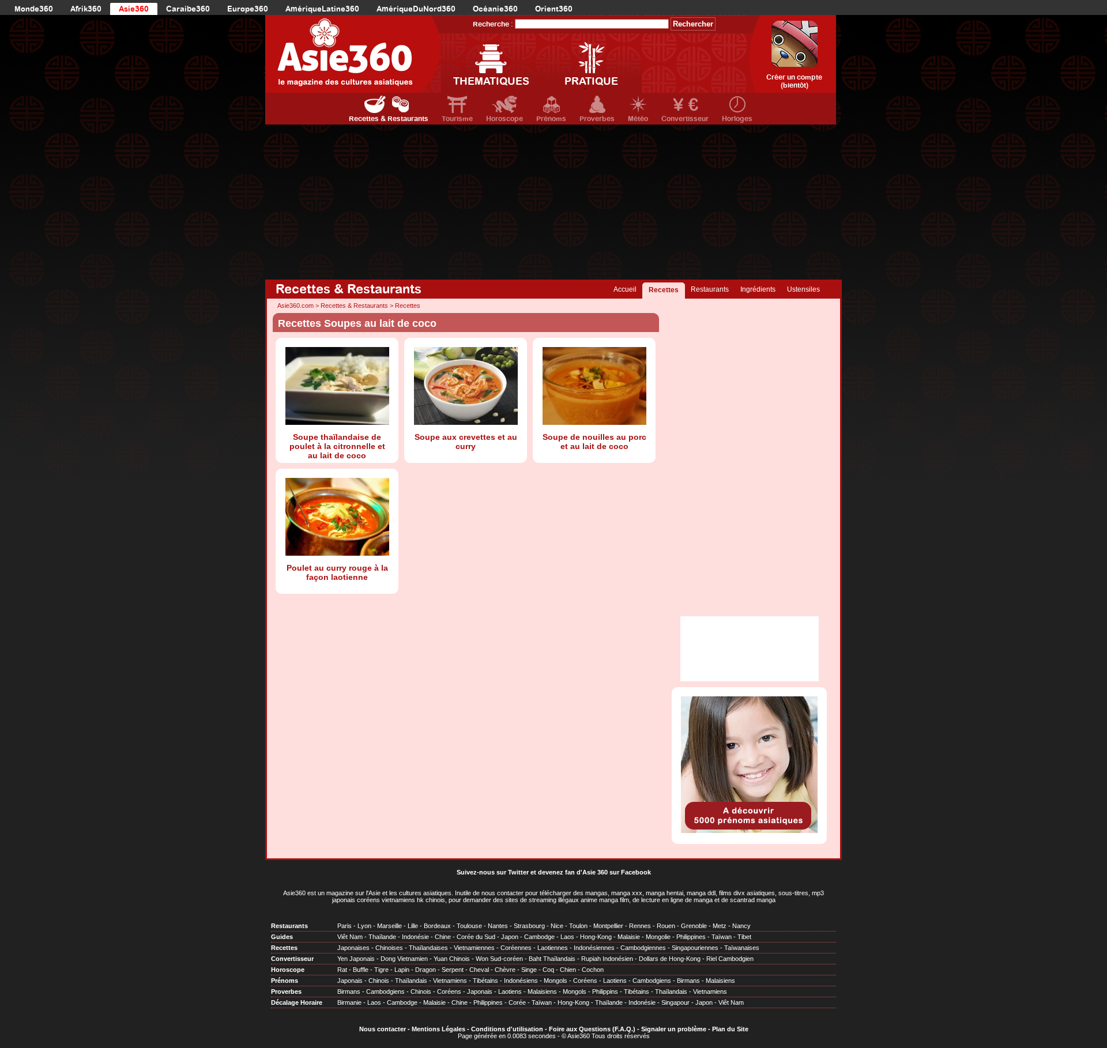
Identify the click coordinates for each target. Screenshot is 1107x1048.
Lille (413, 925)
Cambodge (539, 936)
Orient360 (554, 9)
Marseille (389, 925)
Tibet (744, 936)
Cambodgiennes (643, 947)
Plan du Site (730, 1029)
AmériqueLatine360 (322, 9)
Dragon (425, 969)
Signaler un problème (673, 1029)
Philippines (691, 936)
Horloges (737, 119)
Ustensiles (803, 289)
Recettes (664, 290)
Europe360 (247, 9)
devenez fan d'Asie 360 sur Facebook (594, 872)
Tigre (381, 969)
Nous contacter (382, 1029)
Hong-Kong (596, 936)
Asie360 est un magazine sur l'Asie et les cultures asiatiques (367, 892)
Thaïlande (382, 936)
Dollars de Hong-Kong (670, 958)
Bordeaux (437, 925)
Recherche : (493, 24)
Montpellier (608, 925)
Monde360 (33, 9)
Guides (282, 936)
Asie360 (134, 9)
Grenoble (694, 925)
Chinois (378, 980)
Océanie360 (495, 9)
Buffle (360, 969)
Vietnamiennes (474, 947)
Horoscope (504, 119)
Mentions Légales (438, 1029)
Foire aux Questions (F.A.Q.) (592, 1029)
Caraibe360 (188, 9)
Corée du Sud (476, 936)
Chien (568, 969)
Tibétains (485, 980)
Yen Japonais (356, 958)
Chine (443, 936)
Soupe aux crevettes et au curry (466, 441)
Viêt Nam (350, 936)
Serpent (453, 969)
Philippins (605, 991)
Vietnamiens (450, 980)
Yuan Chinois (452, 958)
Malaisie (628, 936)
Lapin (401, 969)
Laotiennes (552, 947)
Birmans (688, 980)
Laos (567, 936)
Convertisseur (685, 119)
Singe (529, 969)
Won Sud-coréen (499, 958)
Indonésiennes (594, 947)
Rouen (666, 925)
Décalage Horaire (296, 1002)
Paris (344, 925)
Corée (517, 1002)
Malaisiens (720, 980)
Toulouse (469, 925)
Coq (548, 969)
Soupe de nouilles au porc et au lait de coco (594, 441)
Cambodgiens (651, 980)
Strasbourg (529, 925)
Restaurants (710, 289)
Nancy (741, 925)
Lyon (364, 925)
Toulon (578, 925)
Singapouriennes (695, 947)
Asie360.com (295, 305)
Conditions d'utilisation (507, 1029)
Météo (638, 119)
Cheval (479, 969)
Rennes (640, 925)
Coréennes (516, 947)
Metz (719, 925)
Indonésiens (521, 980)
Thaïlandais (411, 980)
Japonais (350, 980)
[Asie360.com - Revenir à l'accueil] (353, 54)
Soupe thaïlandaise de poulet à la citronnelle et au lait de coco (337, 446)
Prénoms (551, 119)
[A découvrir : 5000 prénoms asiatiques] (749, 831)
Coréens (585, 980)
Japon (509, 936)
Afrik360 (85, 9)
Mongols (555, 980)
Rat (342, 969)
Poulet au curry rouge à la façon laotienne (337, 572)
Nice (557, 925)
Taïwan (721, 936)
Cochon (593, 969)
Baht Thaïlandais (552, 958)
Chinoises (389, 947)
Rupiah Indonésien (607, 958)
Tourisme (457, 119)
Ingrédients (757, 289)
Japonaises (353, 947)
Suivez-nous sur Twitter (493, 872)
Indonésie (415, 936)
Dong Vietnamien (404, 958)
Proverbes (597, 119)
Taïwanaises (741, 947)
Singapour (675, 1002)
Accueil (625, 289)
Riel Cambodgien (730, 958)
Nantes (498, 925)
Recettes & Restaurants (388, 119)
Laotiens (615, 980)
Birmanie (349, 1002)
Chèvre (505, 969)
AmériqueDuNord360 (415, 9)
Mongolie (658, 936)
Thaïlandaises (428, 947)
